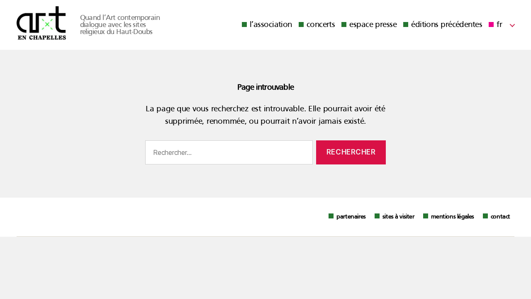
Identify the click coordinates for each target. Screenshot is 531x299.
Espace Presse (373, 25)
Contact (500, 217)
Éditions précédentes (446, 25)
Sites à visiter (398, 217)
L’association (271, 25)
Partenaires (350, 217)
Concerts (321, 25)
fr (499, 25)
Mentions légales (452, 217)
